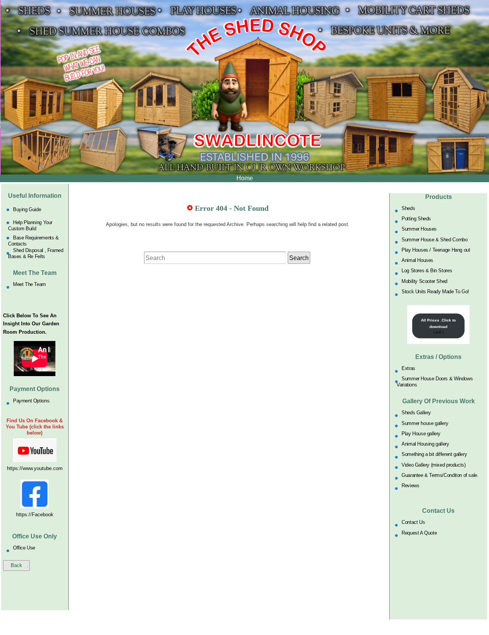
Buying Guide (27, 209)
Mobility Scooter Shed (424, 281)
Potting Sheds (416, 218)
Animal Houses (417, 260)
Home (244, 178)
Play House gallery (421, 433)
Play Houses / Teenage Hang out (436, 249)
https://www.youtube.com (35, 468)
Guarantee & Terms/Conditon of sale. (440, 475)
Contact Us (413, 522)
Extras (408, 368)
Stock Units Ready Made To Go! (435, 291)
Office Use (24, 548)
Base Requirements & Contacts (33, 240)
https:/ (23, 514)
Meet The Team (29, 284)
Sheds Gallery (416, 412)
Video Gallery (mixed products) (433, 464)
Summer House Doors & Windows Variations (435, 382)
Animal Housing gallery (425, 444)
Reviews (410, 485)
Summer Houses (419, 229)
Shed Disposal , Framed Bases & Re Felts (35, 253)
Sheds (408, 208)
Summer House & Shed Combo (434, 239)
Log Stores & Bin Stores (427, 270)
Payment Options (31, 400)
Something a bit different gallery (434, 454)
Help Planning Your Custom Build (30, 225)
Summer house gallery (425, 423)
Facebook (42, 514)
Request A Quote (419, 532)
